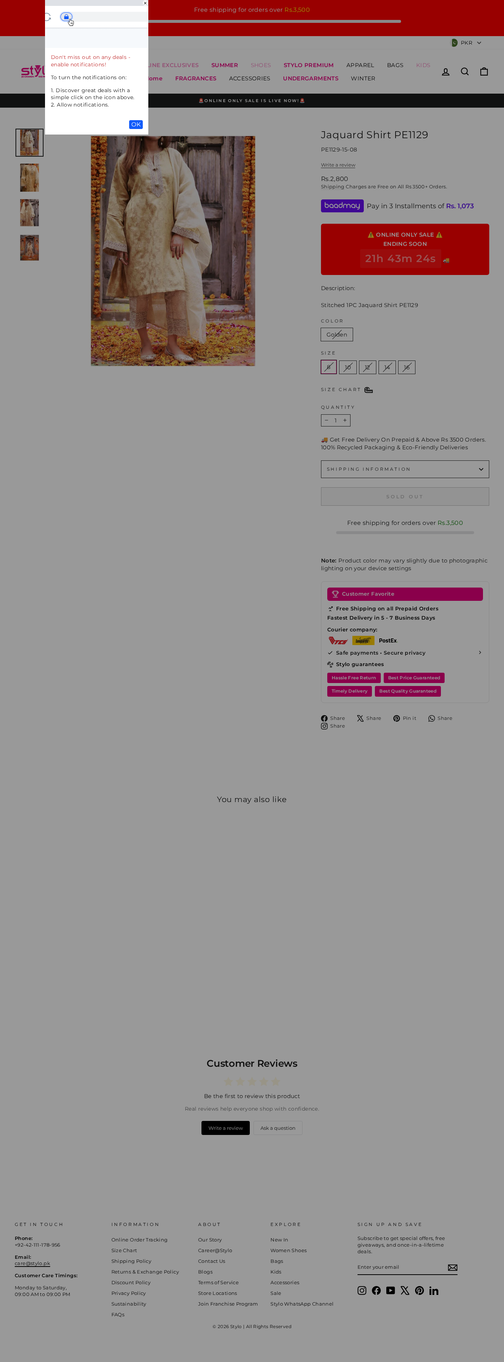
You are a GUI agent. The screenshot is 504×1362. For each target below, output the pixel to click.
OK (136, 124)
